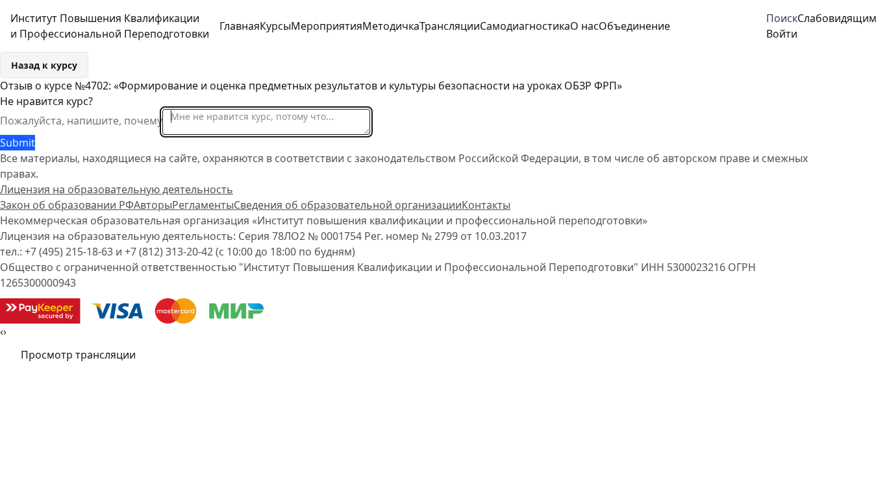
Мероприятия (326, 26)
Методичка (390, 26)
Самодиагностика (525, 26)
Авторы (153, 205)
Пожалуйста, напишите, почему (81, 120)
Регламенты (203, 205)
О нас (584, 26)
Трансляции (449, 26)
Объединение (634, 26)
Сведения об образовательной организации (348, 205)
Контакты (486, 205)
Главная (239, 26)
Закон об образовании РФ (67, 205)
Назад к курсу (44, 65)
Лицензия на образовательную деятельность (116, 189)
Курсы (275, 26)
